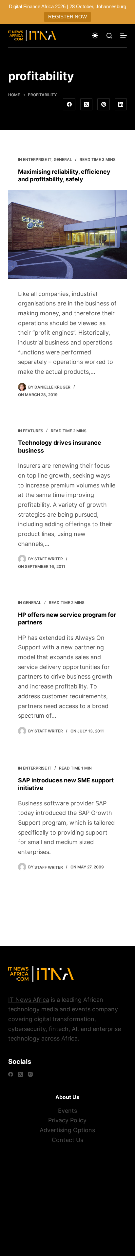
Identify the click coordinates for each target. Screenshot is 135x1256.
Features (33, 430)
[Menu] (123, 35)
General (63, 159)
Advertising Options (67, 1130)
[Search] (109, 35)
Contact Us (67, 1139)
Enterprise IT (37, 159)
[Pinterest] (103, 104)
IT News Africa (28, 999)
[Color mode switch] (95, 35)
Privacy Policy (67, 1120)
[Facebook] (69, 104)
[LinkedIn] (121, 104)
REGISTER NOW (67, 16)
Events (67, 1110)
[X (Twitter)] (86, 104)
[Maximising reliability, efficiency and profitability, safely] (67, 234)
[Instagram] (30, 1074)
